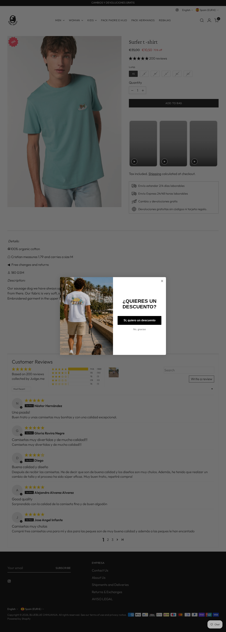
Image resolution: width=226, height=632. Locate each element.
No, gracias (139, 329)
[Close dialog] (162, 281)
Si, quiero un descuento (140, 320)
